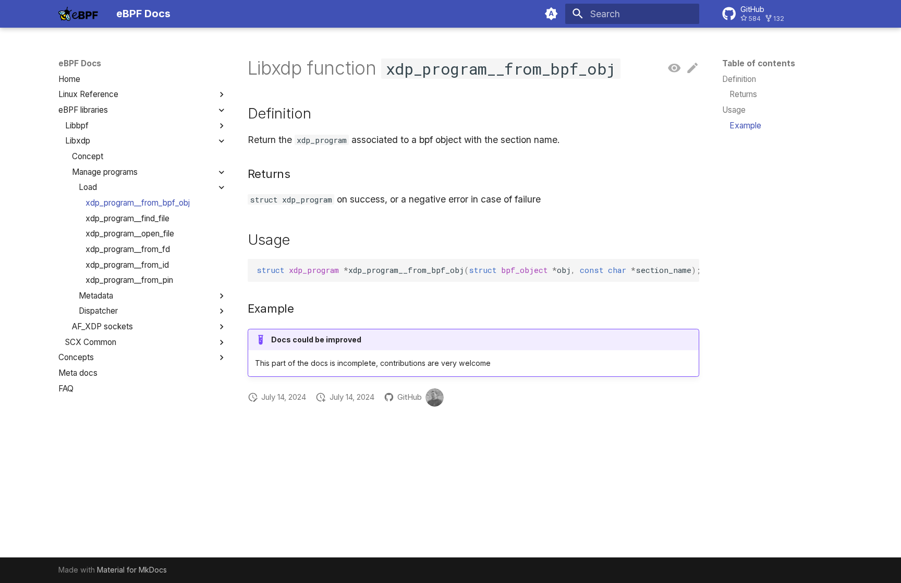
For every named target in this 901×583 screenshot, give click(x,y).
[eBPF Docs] (78, 13)
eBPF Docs (79, 63)
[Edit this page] (692, 68)
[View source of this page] (674, 68)
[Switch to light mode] (551, 13)
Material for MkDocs (132, 569)
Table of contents (758, 63)
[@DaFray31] (434, 397)
